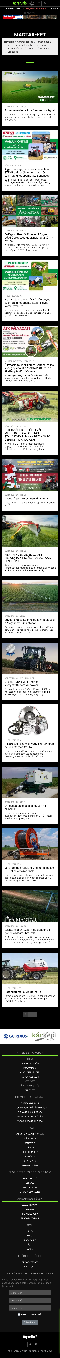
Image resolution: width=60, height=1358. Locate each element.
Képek (30, 1231)
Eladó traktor (30, 1205)
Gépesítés (12, 51)
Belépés (30, 1183)
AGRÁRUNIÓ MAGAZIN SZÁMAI (30, 1134)
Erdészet (44, 48)
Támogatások (43, 41)
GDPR (30, 1249)
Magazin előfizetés (30, 1192)
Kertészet (32, 48)
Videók (30, 1236)
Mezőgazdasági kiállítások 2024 (30, 1107)
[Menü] (39, 3)
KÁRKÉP (30, 1147)
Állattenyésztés (15, 48)
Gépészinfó (30, 1161)
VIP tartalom (30, 1187)
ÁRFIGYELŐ (30, 1143)
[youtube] (36, 1344)
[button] (31, 3)
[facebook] (24, 1344)
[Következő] (35, 1014)
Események (30, 1240)
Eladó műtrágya (30, 1218)
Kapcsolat (30, 1266)
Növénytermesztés (17, 45)
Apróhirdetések (30, 1165)
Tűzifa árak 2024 (30, 1103)
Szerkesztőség (30, 1262)
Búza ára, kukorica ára (30, 1112)
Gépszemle (30, 1138)
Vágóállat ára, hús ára (30, 1121)
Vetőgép (30, 1209)
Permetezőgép (30, 1214)
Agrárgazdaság (25, 41)
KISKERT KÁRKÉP (30, 1152)
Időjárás (30, 1156)
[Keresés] (45, 3)
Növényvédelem (38, 45)
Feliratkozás (30, 1322)
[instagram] (29, 1344)
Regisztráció (30, 1178)
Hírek (30, 1059)
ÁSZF (30, 1244)
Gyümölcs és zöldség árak (30, 1116)
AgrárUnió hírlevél (31, 1314)
